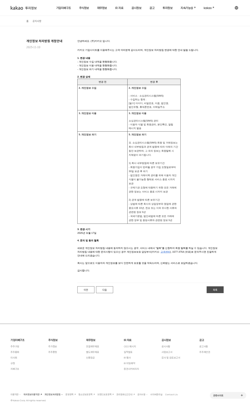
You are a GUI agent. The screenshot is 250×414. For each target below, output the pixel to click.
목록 (215, 289)
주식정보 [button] (84, 8)
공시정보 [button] (136, 8)
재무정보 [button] (102, 8)
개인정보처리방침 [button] (53, 394)
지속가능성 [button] (185, 7)
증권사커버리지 (131, 368)
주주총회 (15, 352)
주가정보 (52, 346)
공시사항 (166, 346)
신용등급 (90, 357)
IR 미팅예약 (129, 363)
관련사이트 (218, 395)
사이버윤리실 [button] (156, 394)
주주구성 (15, 346)
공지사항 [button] (141, 394)
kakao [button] (206, 7)
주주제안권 (204, 352)
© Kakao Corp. (18, 400)
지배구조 (15, 368)
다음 (104, 289)
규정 (13, 363)
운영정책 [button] (69, 394)
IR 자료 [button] (119, 8)
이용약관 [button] (15, 394)
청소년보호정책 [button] (85, 394)
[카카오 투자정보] (24, 7)
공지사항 (36, 21)
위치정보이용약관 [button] (31, 394)
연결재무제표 (92, 346)
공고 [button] (151, 8)
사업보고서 (167, 352)
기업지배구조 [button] (63, 8)
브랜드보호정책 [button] (104, 394)
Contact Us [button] (171, 394)
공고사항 (203, 346)
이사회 (14, 357)
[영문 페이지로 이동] (236, 8)
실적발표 (128, 352)
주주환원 (52, 352)
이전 (86, 289)
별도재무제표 (92, 352)
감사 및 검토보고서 (171, 357)
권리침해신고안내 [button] (124, 394)
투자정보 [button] (167, 8)
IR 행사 (127, 357)
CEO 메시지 (130, 346)
